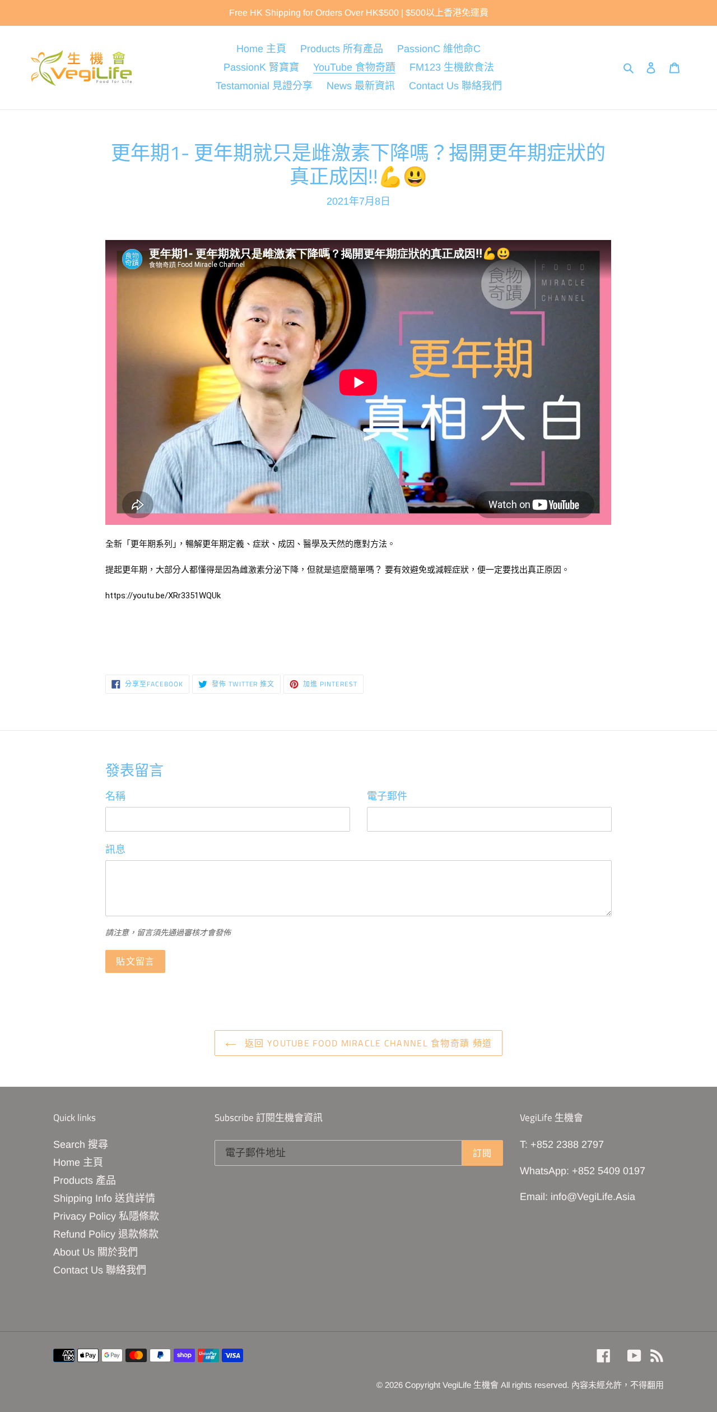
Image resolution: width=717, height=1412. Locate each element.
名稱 (115, 796)
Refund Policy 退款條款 (106, 1234)
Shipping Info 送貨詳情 (104, 1198)
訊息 (115, 849)
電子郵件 (387, 796)
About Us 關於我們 (95, 1252)
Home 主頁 (78, 1162)
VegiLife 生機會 (471, 1385)
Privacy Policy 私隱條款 (106, 1216)
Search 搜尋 (80, 1144)
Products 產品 (84, 1180)
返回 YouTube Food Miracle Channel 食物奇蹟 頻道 (367, 1043)
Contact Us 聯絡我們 (99, 1270)
